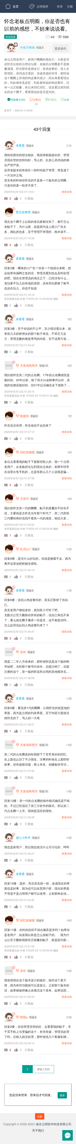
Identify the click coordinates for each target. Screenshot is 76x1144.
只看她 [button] (28, 198)
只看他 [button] (28, 245)
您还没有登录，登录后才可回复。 (37, 1099)
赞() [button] (37, 99)
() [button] (16, 99)
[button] (9, 198)
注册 (70, 6)
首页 (12, 6)
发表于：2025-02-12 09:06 (18, 110)
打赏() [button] (51, 99)
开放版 (40, 31)
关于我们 (38, 1130)
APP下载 (14, 44)
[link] (13, 142)
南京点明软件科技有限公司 (53, 1124)
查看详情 (67, 191)
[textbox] (43, 1069)
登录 (60, 6)
